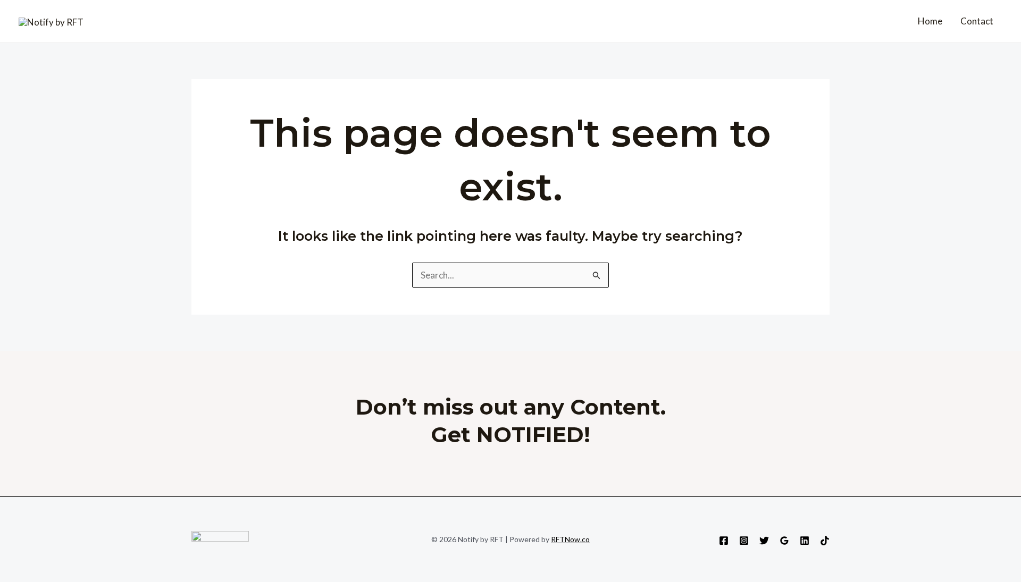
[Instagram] (744, 540)
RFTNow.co (570, 539)
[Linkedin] (804, 540)
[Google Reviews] (784, 540)
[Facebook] (724, 540)
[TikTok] (825, 540)
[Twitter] (764, 540)
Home (930, 21)
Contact (976, 21)
